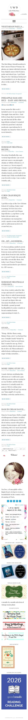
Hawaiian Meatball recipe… (12, 148)
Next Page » (13, 450)
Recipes (13, 93)
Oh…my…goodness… (12, 241)
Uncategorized (19, 93)
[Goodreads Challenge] (14, 692)
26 (21, 449)
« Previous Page (7, 449)
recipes (11, 142)
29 (6, 450)
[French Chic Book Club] (14, 579)
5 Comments (20, 329)
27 (24, 449)
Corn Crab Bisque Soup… (11, 196)
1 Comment (19, 411)
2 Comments (21, 102)
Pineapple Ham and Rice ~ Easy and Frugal (14, 99)
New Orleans (13, 237)
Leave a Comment (19, 151)
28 (3, 450)
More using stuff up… (13, 368)
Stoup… (5, 327)
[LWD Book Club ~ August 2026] (14, 559)
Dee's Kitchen (9, 93)
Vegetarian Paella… (12, 26)
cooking (8, 237)
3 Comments (19, 28)
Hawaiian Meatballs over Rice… (12, 283)
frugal (8, 142)
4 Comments (19, 199)
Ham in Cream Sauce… (13, 409)
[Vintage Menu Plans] (14, 600)
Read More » (6, 88)
